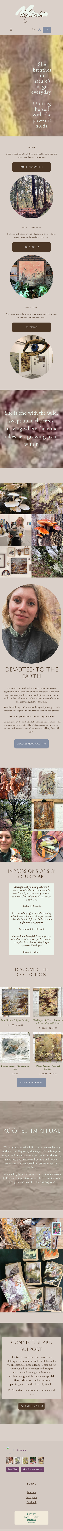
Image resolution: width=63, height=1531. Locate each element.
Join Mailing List (31, 1406)
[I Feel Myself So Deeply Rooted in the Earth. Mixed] (41, 1460)
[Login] (39, 30)
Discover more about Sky (31, 744)
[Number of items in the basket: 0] (33, 30)
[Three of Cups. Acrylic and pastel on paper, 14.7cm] (25, 1460)
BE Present (31, 327)
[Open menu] (11, 29)
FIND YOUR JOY (31, 247)
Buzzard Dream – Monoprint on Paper (15, 1067)
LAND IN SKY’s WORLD (31, 167)
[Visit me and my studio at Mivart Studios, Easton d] (9, 1460)
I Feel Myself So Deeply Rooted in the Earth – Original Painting (48, 1022)
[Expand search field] (47, 30)
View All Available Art (31, 1082)
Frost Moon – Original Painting (15, 1020)
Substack (31, 1492)
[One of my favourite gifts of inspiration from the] (33, 1460)
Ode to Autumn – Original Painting (48, 1067)
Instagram (31, 1497)
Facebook (31, 1502)
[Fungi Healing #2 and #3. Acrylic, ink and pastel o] (17, 1460)
